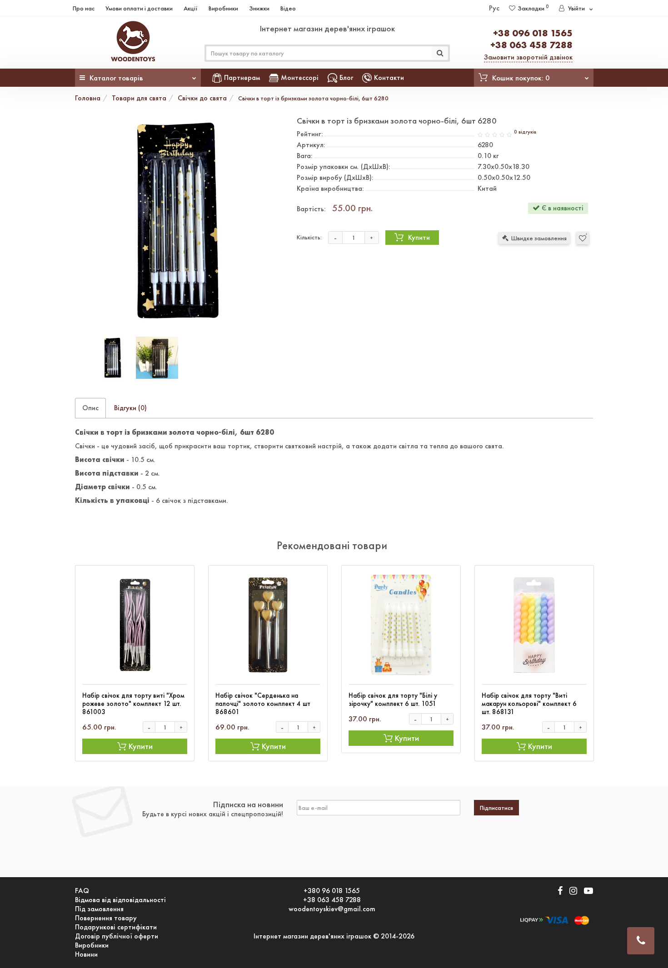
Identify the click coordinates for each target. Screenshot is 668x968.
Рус (494, 8)
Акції (191, 8)
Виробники (223, 8)
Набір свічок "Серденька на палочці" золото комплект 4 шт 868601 (262, 703)
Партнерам (242, 77)
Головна (87, 98)
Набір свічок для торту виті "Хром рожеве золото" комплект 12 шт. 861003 (133, 703)
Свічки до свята (202, 98)
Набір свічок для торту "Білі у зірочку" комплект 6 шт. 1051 (393, 699)
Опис (90, 407)
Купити (419, 237)
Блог (346, 77)
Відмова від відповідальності (120, 899)
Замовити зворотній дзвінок (528, 57)
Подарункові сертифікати (116, 927)
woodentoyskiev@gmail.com (332, 908)
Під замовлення (99, 908)
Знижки (259, 8)
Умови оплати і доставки (139, 8)
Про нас (84, 8)
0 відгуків (525, 132)
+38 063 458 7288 (531, 45)
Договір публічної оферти (116, 936)
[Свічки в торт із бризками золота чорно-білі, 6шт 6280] (179, 220)
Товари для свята (139, 98)
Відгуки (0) (130, 407)
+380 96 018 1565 (332, 890)
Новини (86, 954)
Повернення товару (106, 918)
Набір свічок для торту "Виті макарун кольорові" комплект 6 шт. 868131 (529, 703)
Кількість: (309, 237)
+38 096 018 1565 (533, 33)
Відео (288, 8)
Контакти (389, 77)
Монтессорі (300, 77)
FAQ (82, 890)
